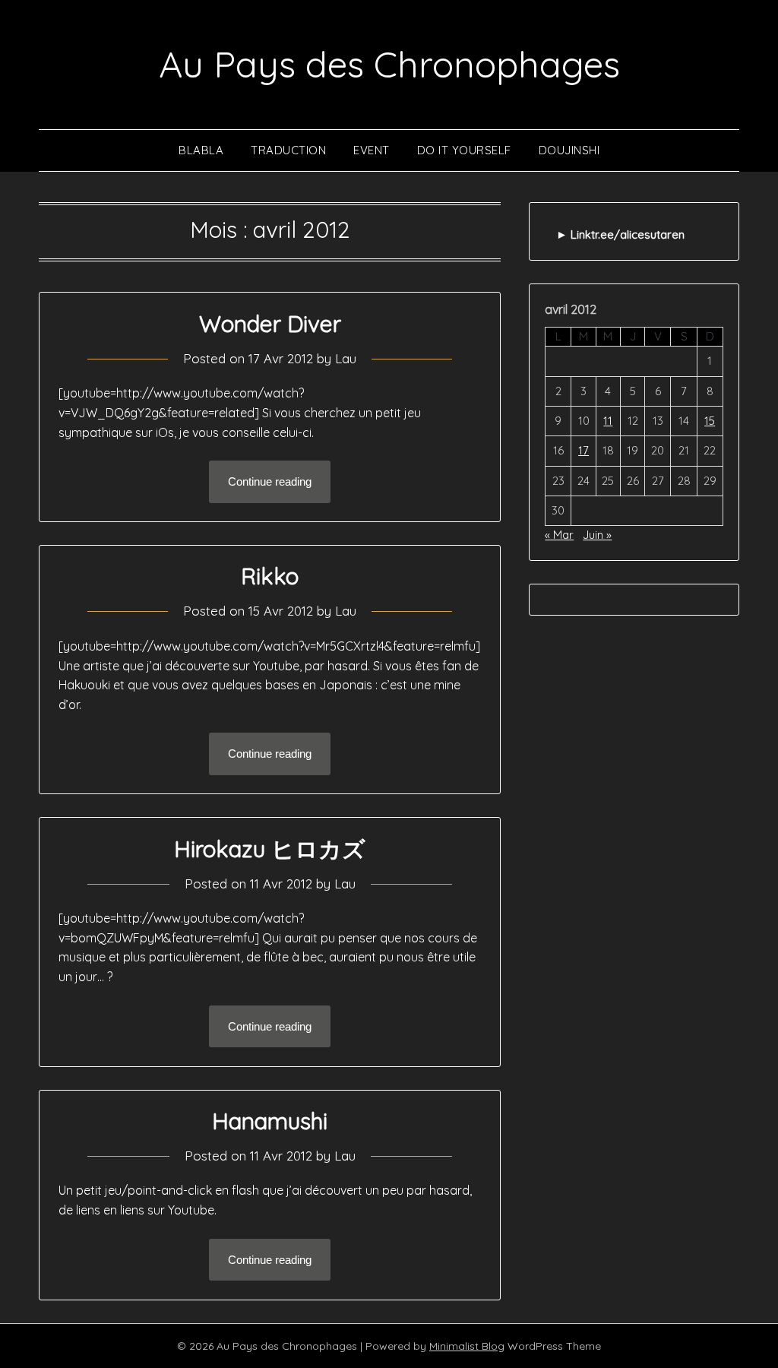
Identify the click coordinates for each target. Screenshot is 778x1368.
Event (371, 150)
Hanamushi (269, 1121)
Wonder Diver (270, 323)
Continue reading (270, 481)
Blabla (201, 150)
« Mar (559, 534)
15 (709, 420)
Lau (345, 358)
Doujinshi (569, 150)
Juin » (597, 534)
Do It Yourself (464, 150)
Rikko (270, 576)
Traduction (288, 150)
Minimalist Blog (466, 1346)
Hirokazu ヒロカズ (269, 848)
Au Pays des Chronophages (389, 64)
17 (583, 450)
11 (607, 420)
